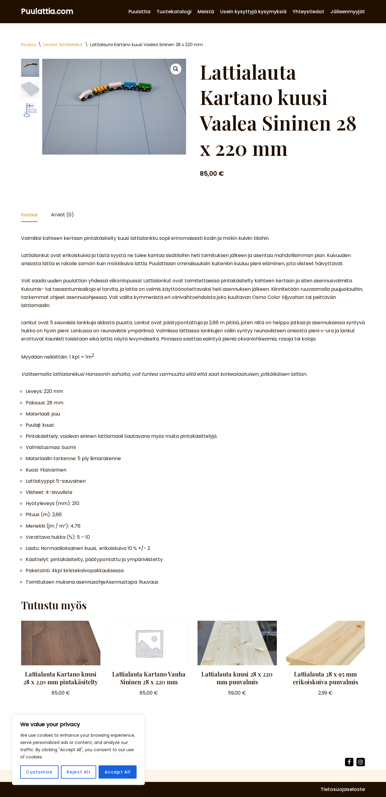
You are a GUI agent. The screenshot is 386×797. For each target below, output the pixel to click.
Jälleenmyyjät (347, 11)
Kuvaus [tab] (29, 214)
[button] (175, 69)
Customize (39, 772)
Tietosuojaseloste (343, 789)
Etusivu (28, 45)
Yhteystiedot (308, 11)
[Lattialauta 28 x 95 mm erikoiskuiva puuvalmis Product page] (325, 643)
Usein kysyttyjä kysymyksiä (253, 11)
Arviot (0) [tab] (62, 214)
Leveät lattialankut (63, 45)
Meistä (206, 11)
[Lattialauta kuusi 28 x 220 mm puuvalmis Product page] (237, 643)
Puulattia (139, 11)
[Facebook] (349, 762)
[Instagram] (360, 762)
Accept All (118, 772)
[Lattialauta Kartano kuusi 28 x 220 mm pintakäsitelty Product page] (60, 643)
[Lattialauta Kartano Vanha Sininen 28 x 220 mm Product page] (149, 643)
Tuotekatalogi (174, 11)
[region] (78, 749)
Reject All (78, 772)
